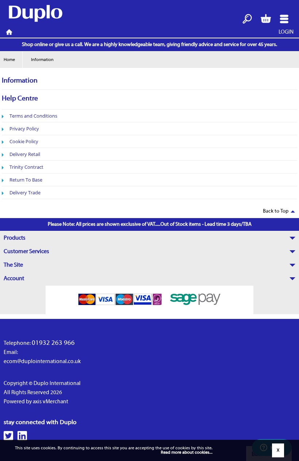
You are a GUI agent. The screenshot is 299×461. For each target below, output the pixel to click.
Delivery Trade (24, 192)
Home (9, 32)
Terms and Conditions (33, 116)
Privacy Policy (24, 128)
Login (286, 32)
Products (15, 238)
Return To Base (25, 179)
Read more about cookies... (187, 452)
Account (14, 279)
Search (247, 19)
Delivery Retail (24, 154)
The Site (13, 265)
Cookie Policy (23, 141)
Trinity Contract (26, 167)
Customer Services (26, 252)
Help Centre (20, 98)
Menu (284, 19)
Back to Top (275, 211)
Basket (265, 19)
